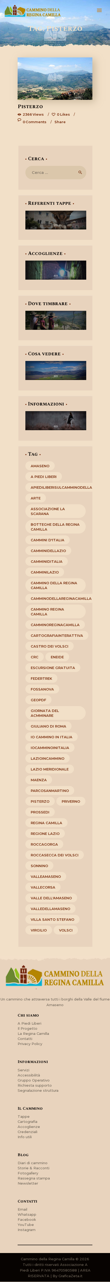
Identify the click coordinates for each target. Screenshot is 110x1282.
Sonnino (39, 866)
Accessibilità (29, 1075)
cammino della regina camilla (54, 585)
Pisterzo (30, 106)
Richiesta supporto (35, 1085)
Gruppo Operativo (34, 1080)
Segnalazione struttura (38, 1090)
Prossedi (40, 812)
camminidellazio (48, 551)
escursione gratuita (53, 668)
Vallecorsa (43, 887)
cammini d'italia (47, 540)
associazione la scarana (48, 511)
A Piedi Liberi (29, 1023)
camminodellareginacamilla (61, 598)
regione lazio (45, 833)
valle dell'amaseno (51, 898)
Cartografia (27, 1121)
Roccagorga (44, 844)
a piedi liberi (44, 476)
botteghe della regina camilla (55, 526)
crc (34, 657)
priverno (71, 801)
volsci (66, 930)
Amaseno (40, 466)
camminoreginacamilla (55, 625)
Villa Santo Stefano (52, 919)
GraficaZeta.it (70, 1276)
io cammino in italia (51, 737)
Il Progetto (27, 1028)
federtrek (41, 678)
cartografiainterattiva (57, 635)
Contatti (25, 1038)
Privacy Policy (30, 1044)
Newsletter (28, 1183)
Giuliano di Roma (48, 726)
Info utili (25, 1137)
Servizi (23, 1070)
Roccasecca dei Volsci (54, 855)
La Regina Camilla (33, 1033)
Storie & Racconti (33, 1168)
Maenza (39, 780)
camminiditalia (46, 561)
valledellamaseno (50, 909)
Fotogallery (28, 1173)
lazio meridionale (50, 769)
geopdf (38, 700)
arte (36, 498)
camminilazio (45, 572)
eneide (57, 657)
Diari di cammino (33, 1163)
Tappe (24, 1116)
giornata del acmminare (45, 713)
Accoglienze (29, 1126)
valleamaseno (46, 876)
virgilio (39, 930)
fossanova (42, 689)
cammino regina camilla (47, 611)
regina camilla (46, 823)
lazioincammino (47, 758)
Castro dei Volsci (49, 646)
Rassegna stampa (34, 1178)
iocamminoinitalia (50, 748)
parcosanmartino (50, 790)
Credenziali (27, 1132)
